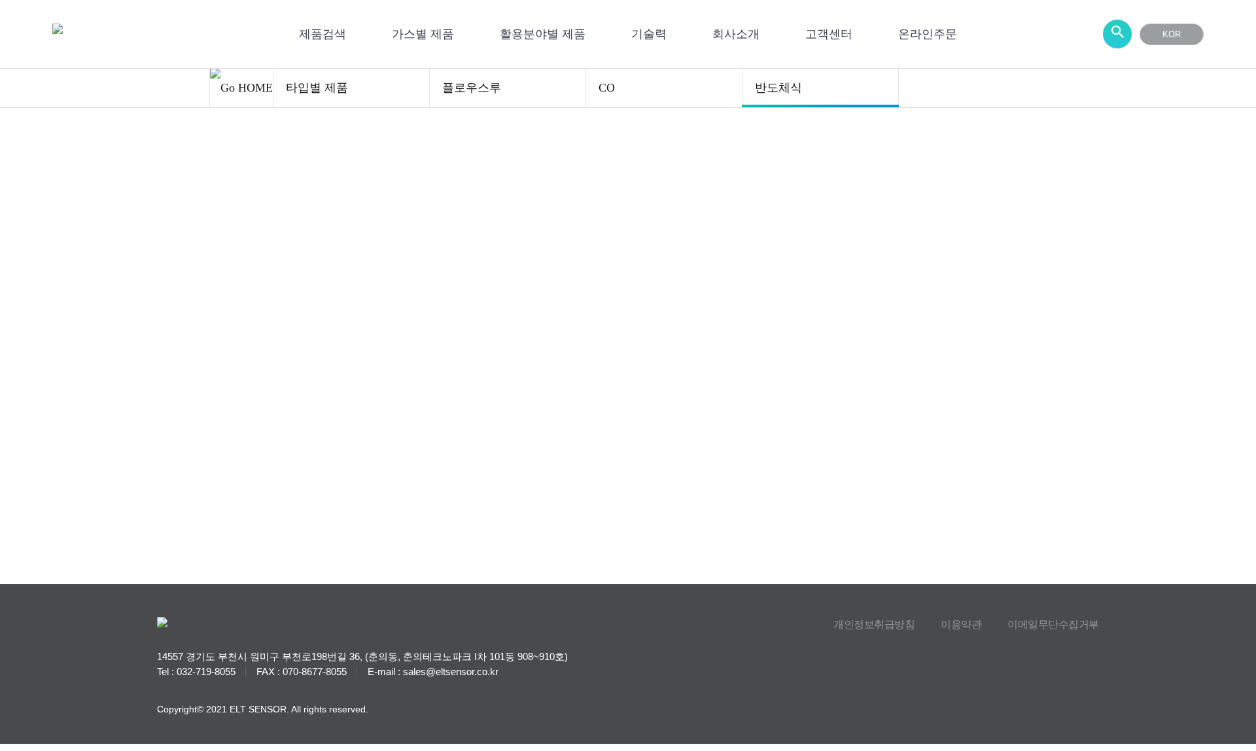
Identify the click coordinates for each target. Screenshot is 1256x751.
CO (607, 87)
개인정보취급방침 (874, 624)
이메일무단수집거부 (1053, 624)
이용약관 (961, 624)
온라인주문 (927, 34)
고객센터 (828, 34)
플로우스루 (471, 87)
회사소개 (735, 34)
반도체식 (778, 87)
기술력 (649, 34)
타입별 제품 (317, 87)
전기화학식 (523, 255)
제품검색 (322, 34)
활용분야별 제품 (542, 34)
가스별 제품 (423, 34)
